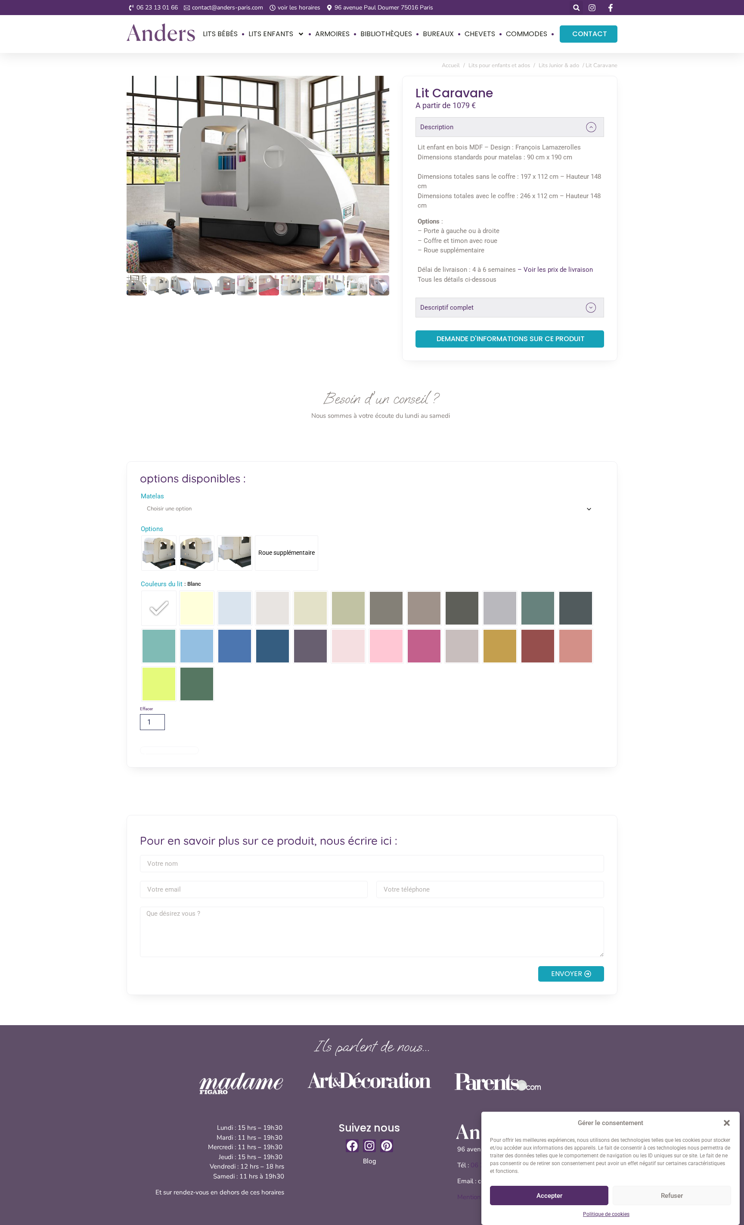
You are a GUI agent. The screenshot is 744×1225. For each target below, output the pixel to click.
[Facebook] (352, 1145)
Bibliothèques (386, 34)
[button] (726, 1123)
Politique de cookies (606, 1214)
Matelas (152, 496)
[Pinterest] (386, 1145)
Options (152, 529)
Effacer (146, 709)
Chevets (480, 34)
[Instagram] (369, 1145)
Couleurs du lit (162, 584)
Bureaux (438, 34)
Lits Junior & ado (559, 65)
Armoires (332, 34)
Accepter (549, 1196)
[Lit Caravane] (258, 174)
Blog (369, 1161)
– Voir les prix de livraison (555, 270)
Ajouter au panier (169, 750)
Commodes (526, 34)
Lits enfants (270, 34)
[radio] (159, 553)
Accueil (451, 65)
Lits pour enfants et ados (499, 65)
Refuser (672, 1196)
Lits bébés (220, 34)
